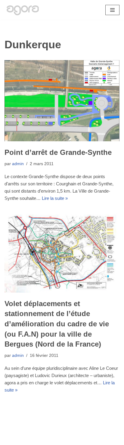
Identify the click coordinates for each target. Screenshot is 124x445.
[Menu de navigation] (112, 10)
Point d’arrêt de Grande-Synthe (58, 152)
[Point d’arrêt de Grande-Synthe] (62, 100)
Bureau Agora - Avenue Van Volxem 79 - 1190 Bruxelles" (62, 438)
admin (18, 164)
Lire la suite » (55, 198)
